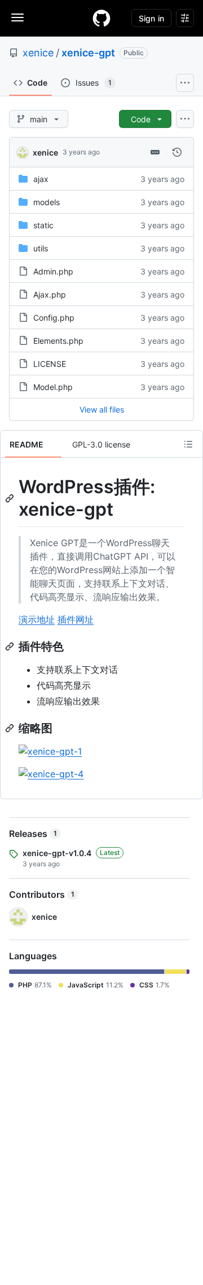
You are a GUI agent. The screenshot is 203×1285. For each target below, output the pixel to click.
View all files (102, 409)
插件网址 (76, 619)
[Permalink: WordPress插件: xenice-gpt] (11, 498)
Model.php (53, 387)
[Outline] (188, 444)
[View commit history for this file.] (177, 152)
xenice (38, 53)
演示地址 (37, 619)
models (46, 202)
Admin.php (53, 271)
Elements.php (58, 340)
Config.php (53, 317)
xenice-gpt (88, 53)
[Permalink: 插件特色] (11, 646)
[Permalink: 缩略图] (11, 728)
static (43, 225)
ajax (40, 179)
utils (40, 248)
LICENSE (49, 364)
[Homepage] (101, 18)
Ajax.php (49, 294)
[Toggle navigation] (17, 17)
